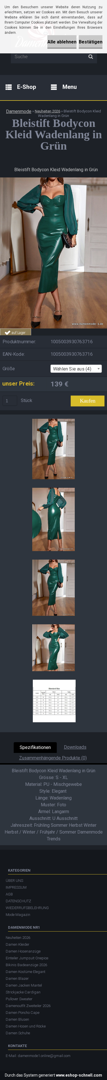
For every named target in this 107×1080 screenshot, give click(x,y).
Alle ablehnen (61, 42)
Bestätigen (90, 42)
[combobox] (76, 369)
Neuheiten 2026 (47, 111)
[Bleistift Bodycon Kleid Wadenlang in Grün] (53, 179)
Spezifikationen (35, 747)
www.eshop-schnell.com (79, 1075)
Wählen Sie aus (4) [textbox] (72, 369)
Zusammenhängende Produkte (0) (53, 758)
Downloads (75, 747)
